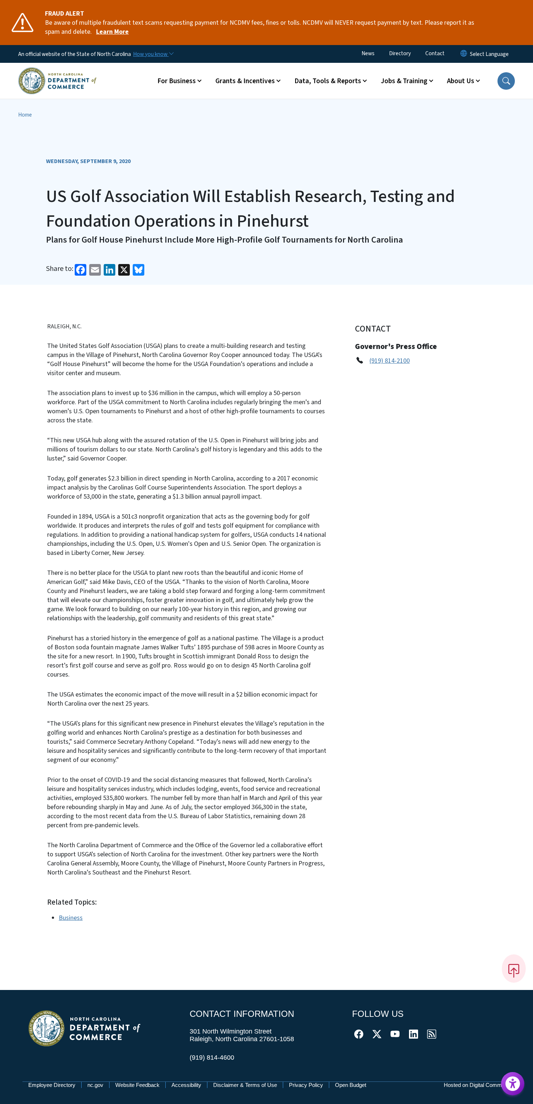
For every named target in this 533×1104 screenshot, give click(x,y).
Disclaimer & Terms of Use (245, 1085)
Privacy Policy (306, 1085)
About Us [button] (460, 81)
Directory (400, 53)
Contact (435, 53)
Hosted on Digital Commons (477, 1085)
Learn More (112, 31)
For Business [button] (176, 81)
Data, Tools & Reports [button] (327, 81)
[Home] (57, 72)
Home (25, 115)
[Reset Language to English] (463, 53)
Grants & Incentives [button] (245, 81)
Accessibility (186, 1085)
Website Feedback (137, 1085)
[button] (506, 81)
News (368, 53)
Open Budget (350, 1085)
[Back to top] (514, 968)
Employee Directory (51, 1085)
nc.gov (95, 1085)
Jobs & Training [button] (404, 81)
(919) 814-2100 (389, 360)
